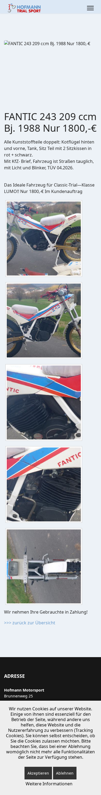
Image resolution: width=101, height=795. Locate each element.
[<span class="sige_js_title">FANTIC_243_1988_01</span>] (45, 239)
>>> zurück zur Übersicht (29, 623)
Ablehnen (65, 773)
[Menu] (90, 8)
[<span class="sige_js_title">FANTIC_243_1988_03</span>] (45, 403)
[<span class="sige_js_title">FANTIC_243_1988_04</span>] (45, 485)
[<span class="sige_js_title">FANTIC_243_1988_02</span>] (45, 321)
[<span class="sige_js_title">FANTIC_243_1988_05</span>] (45, 567)
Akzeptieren (38, 773)
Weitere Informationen (49, 784)
